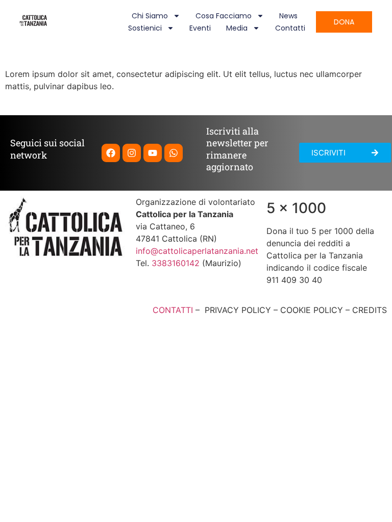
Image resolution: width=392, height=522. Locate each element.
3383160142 (176, 263)
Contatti (290, 28)
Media (237, 28)
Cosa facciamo (223, 16)
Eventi (200, 28)
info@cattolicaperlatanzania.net (197, 251)
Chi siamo (150, 16)
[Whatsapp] (173, 153)
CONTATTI (173, 310)
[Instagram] (131, 153)
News (288, 16)
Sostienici (145, 28)
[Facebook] (111, 153)
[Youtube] (152, 153)
